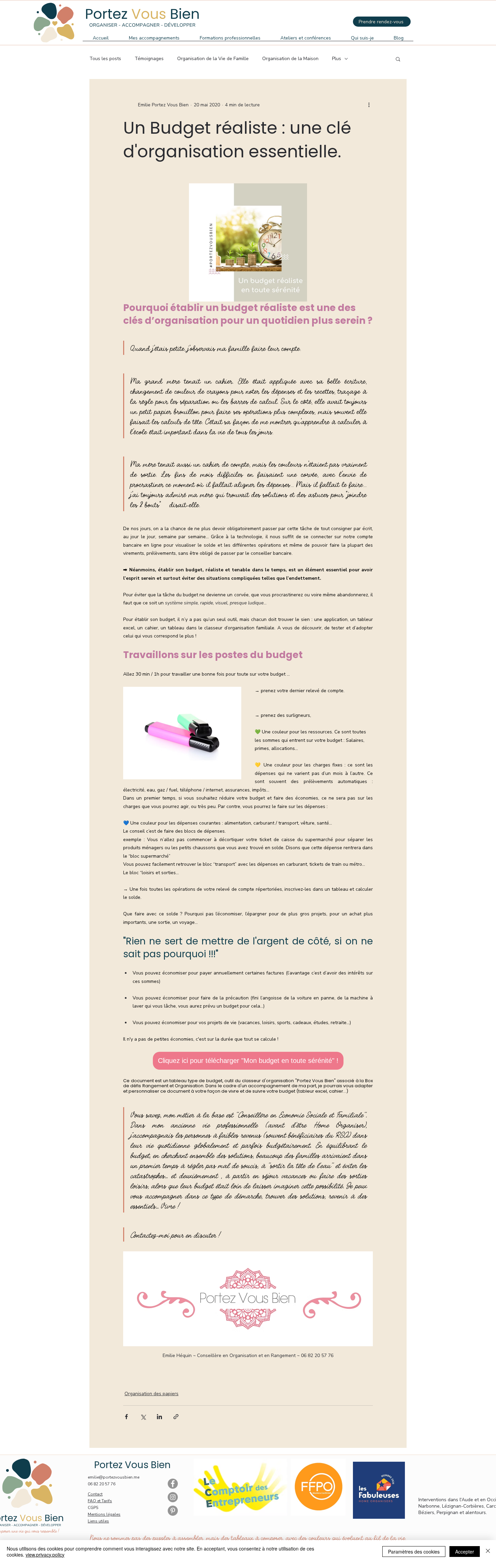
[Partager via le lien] (176, 1416)
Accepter (464, 1551)
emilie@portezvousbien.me (113, 1477)
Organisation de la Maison (290, 58)
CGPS (93, 1507)
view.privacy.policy (45, 1554)
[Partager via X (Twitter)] (143, 1416)
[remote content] (248, 1061)
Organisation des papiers (151, 1393)
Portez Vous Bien (132, 1464)
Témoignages (149, 58)
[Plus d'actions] (369, 105)
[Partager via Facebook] (126, 1416)
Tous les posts (105, 58)
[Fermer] (488, 1551)
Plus (336, 58)
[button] (398, 58)
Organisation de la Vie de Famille (213, 58)
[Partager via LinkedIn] (159, 1416)
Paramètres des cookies (414, 1551)
